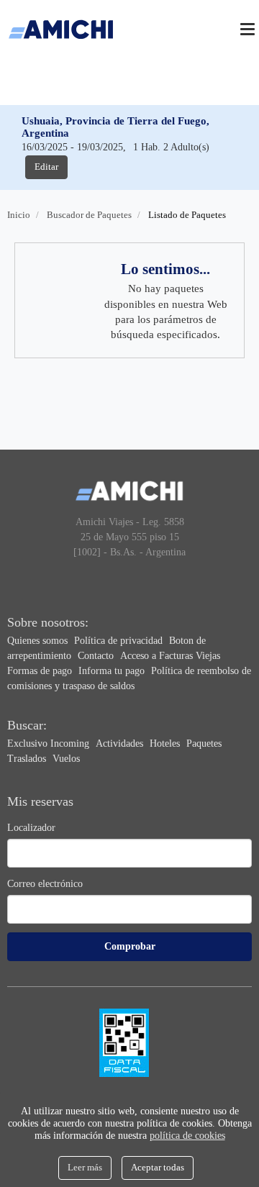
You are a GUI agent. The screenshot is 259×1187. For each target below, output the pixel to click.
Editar (46, 166)
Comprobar (129, 946)
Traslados (28, 758)
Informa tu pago (112, 670)
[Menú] (247, 29)
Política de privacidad (119, 640)
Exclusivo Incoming (49, 743)
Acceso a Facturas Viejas (170, 655)
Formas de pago (41, 670)
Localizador (31, 827)
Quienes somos (39, 640)
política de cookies (187, 1135)
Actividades (121, 743)
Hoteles (166, 743)
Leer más (85, 1167)
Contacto (97, 655)
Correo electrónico (45, 883)
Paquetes (204, 743)
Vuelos (66, 758)
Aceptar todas (157, 1167)
